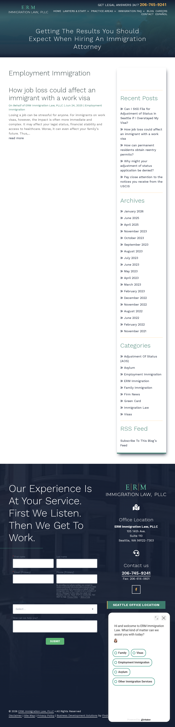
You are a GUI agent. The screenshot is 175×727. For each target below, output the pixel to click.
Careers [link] (161, 11)
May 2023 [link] (131, 271)
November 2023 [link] (135, 231)
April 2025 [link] (131, 224)
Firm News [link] (132, 394)
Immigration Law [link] (136, 407)
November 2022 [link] (135, 304)
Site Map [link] (29, 715)
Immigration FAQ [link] (130, 11)
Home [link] (57, 11)
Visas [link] (128, 414)
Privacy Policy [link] (46, 715)
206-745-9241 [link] (153, 4)
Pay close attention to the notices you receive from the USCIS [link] (141, 181)
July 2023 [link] (131, 258)
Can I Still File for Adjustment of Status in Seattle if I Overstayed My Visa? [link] (139, 115)
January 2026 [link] (134, 211)
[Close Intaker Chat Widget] (163, 618)
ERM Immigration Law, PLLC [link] (44, 105)
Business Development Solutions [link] (77, 715)
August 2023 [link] (133, 251)
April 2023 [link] (131, 278)
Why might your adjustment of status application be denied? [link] (137, 165)
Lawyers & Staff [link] (74, 11)
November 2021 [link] (135, 331)
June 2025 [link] (131, 218)
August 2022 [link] (133, 311)
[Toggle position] (156, 618)
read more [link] (16, 138)
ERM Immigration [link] (136, 381)
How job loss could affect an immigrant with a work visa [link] (52, 94)
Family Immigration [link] (138, 387)
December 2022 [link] (135, 298)
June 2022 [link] (131, 318)
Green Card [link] (132, 401)
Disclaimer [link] (15, 715)
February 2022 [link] (134, 324)
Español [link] (161, 14)
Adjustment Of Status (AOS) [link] (138, 359)
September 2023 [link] (136, 244)
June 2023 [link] (131, 264)
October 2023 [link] (134, 238)
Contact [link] (147, 14)
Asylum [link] (129, 367)
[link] (28, 8)
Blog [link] (150, 11)
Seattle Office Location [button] (136, 605)
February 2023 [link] (134, 291)
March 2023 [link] (132, 284)
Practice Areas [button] (102, 11)
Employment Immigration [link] (142, 374)
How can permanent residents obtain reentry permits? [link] (138, 149)
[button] (136, 589)
